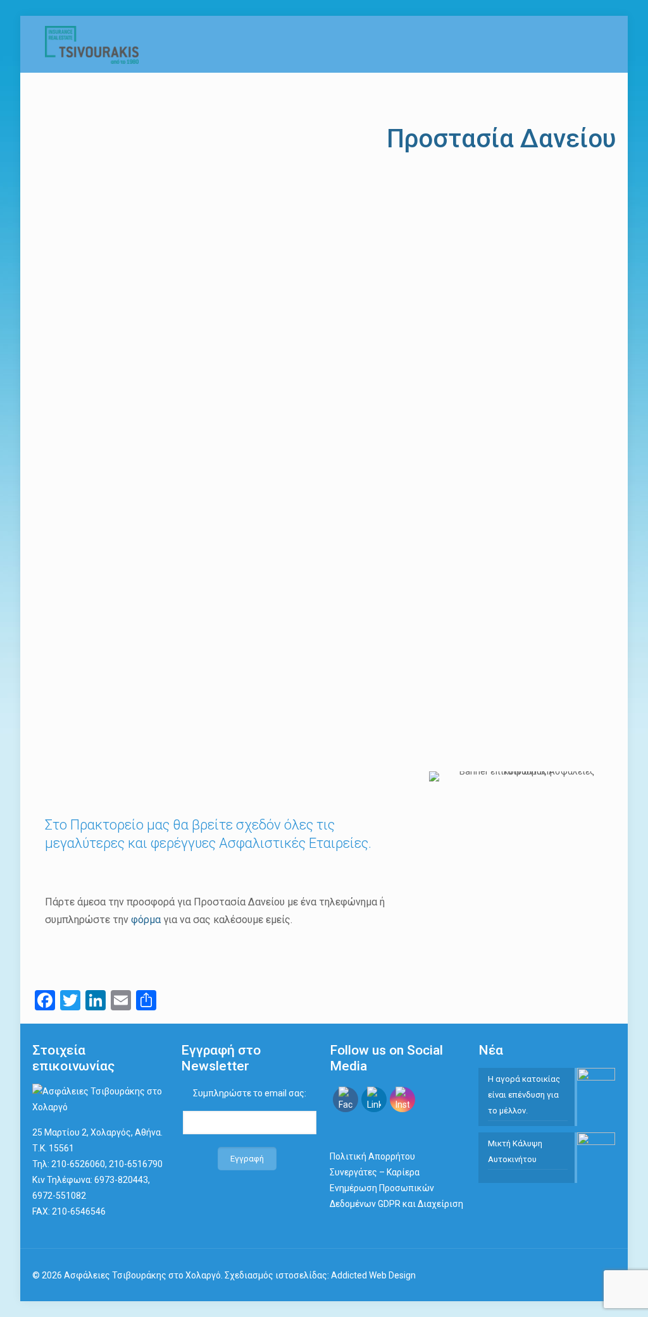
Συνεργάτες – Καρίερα (375, 1172)
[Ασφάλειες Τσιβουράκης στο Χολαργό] (92, 44)
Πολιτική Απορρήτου (372, 1156)
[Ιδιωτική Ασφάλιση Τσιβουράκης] (100, 1107)
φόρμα (146, 920)
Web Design (392, 1275)
